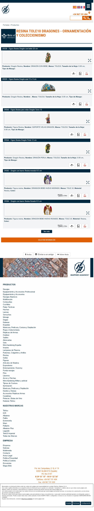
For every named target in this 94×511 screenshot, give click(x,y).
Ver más (47, 231)
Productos (15, 25)
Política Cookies (9, 461)
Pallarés (6, 426)
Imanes (6, 348)
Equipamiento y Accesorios (14, 294)
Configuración (86, 503)
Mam (5, 423)
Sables (5, 338)
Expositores (7, 365)
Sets (5, 343)
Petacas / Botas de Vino (12, 398)
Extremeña (7, 421)
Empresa (6, 445)
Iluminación (7, 386)
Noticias (6, 448)
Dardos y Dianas (9, 391)
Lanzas (6, 312)
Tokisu (5, 411)
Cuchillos (6, 304)
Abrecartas (7, 340)
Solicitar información (46, 240)
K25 (4, 413)
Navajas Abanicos (10, 297)
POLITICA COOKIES (27, 498)
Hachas (6, 310)
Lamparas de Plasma (11, 350)
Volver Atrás (64, 254)
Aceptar (68, 503)
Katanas (6, 322)
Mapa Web (7, 466)
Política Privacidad (10, 458)
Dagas (5, 320)
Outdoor (6, 335)
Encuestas (7, 463)
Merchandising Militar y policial (15, 381)
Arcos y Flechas (9, 378)
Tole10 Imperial (9, 433)
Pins (4, 373)
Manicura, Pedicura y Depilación (16, 388)
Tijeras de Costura (10, 383)
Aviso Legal (7, 456)
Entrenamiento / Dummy (12, 368)
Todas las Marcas (10, 436)
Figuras (6, 360)
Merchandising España (12, 345)
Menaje (6, 317)
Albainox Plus (8, 428)
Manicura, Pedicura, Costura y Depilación (19, 327)
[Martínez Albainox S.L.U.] (11, 9)
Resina (6, 355)
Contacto (6, 453)
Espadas (6, 325)
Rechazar (76, 503)
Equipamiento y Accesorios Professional (19, 292)
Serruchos (7, 315)
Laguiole (6, 431)
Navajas (6, 289)
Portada (6, 25)
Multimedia (7, 451)
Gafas (5, 358)
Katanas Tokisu (9, 401)
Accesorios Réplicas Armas (14, 393)
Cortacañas (7, 302)
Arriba (28, 254)
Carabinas (7, 396)
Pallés (5, 418)
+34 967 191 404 (80, 14)
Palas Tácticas (9, 307)
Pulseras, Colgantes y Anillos (14, 353)
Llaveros (6, 376)
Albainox (6, 416)
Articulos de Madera (11, 363)
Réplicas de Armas (10, 332)
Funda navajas (9, 371)
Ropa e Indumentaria (11, 330)
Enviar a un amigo (45, 254)
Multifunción (7, 299)
